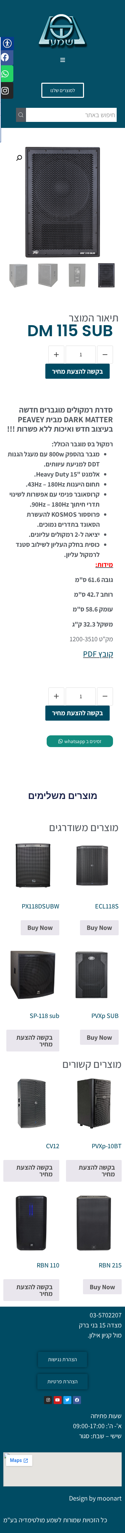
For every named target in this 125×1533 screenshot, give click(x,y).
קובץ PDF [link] (98, 653)
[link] (63, 30)
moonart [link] (109, 1498)
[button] (62, 60)
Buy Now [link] (99, 927)
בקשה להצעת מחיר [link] (77, 371)
